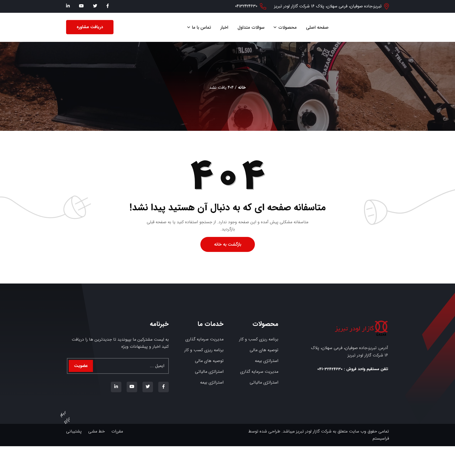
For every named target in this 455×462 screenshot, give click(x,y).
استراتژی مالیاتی (264, 382)
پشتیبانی (74, 431)
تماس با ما (201, 27)
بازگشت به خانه (227, 244)
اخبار (224, 27)
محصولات (287, 27)
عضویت (81, 365)
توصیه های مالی (264, 350)
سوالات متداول (251, 27)
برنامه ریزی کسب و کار (258, 339)
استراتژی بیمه (266, 360)
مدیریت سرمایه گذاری (259, 371)
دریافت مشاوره (90, 27)
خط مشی (96, 431)
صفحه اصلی (317, 27)
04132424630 (246, 6)
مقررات (117, 431)
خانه (242, 87)
